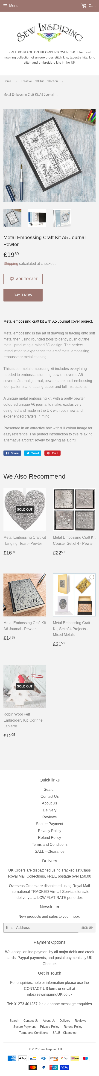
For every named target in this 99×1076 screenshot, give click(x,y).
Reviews (49, 817)
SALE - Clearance (49, 851)
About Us (49, 803)
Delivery (49, 810)
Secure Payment (49, 824)
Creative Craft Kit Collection (39, 81)
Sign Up (87, 928)
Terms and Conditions (49, 844)
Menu (13, 6)
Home (7, 81)
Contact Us (50, 796)
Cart (92, 6)
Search (49, 789)
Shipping (10, 264)
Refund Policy (49, 837)
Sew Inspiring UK (50, 1049)
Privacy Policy (49, 831)
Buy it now (23, 295)
